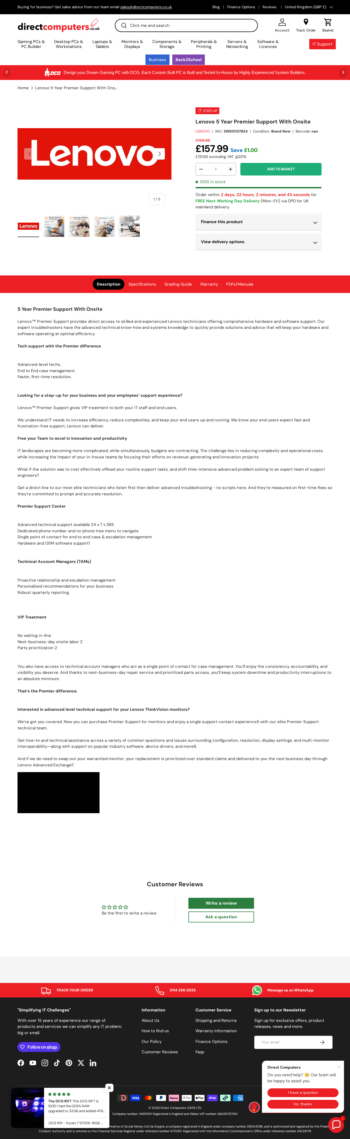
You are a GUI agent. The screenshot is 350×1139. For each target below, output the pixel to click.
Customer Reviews (160, 1052)
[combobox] (186, 25)
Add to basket (281, 169)
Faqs (200, 1052)
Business (157, 59)
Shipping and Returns (216, 1020)
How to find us (155, 1031)
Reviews (270, 7)
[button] (328, 25)
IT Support (322, 44)
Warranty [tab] (209, 284)
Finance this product (222, 222)
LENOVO (203, 131)
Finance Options (241, 7)
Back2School (189, 59)
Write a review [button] (221, 903)
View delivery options (222, 242)
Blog (216, 7)
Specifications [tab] (142, 284)
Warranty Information (216, 1031)
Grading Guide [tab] (178, 284)
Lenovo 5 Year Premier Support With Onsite (76, 88)
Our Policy (152, 1041)
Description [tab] (108, 284)
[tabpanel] (175, 560)
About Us (150, 1020)
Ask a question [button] (221, 917)
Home (23, 88)
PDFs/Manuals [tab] (239, 284)
